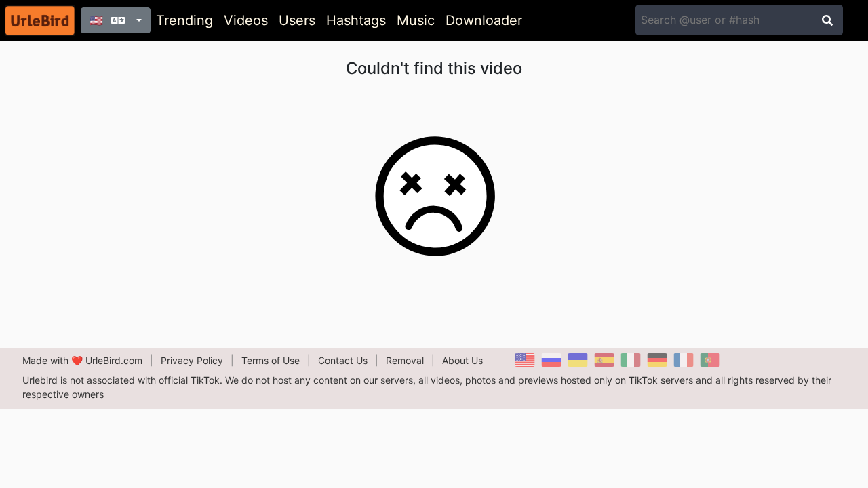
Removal (405, 360)
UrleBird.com (113, 360)
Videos (246, 20)
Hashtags (356, 20)
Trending (184, 20)
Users (297, 20)
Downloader (484, 20)
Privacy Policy (192, 360)
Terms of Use (270, 360)
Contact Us (343, 360)
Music (416, 20)
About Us (462, 360)
